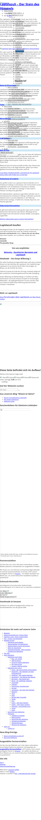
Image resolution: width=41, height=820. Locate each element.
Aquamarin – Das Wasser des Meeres (23, 677)
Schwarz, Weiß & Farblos (21, 96)
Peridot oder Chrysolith (19, 697)
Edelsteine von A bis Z (15, 668)
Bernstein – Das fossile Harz (20, 679)
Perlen (18, 64)
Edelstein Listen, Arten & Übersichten (16, 637)
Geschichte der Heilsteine (18, 117)
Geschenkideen (14, 132)
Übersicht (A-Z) (17, 15)
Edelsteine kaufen (15, 123)
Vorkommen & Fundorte (9, 179)
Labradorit (19, 49)
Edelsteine (8, 11)
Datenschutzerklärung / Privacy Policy (16, 635)
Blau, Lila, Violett (17, 659)
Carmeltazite (20, 34)
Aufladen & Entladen (16, 111)
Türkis (17, 79)
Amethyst (19, 24)
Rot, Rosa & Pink (17, 89)
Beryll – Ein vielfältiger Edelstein (22, 681)
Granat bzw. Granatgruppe (20, 686)
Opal (17, 58)
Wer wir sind (13, 140)
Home (6, 9)
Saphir (17, 75)
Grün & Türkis (17, 98)
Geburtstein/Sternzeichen (10, 206)
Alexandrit (19, 22)
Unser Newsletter (15, 145)
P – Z (13, 60)
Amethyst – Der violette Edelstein (22, 675)
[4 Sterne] (25, 377)
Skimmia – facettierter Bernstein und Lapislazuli (20, 253)
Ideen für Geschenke (14, 648)
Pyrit (17, 66)
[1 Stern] (3, 377)
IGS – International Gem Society (25, 773)
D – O (13, 41)
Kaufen (7, 121)
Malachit (19, 53)
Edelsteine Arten (9, 401)
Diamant (18, 43)
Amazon (17, 574)
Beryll (17, 32)
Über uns (8, 138)
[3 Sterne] (18, 377)
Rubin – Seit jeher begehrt (20, 703)
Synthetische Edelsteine (15, 651)
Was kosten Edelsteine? (17, 130)
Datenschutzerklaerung (7, 766)
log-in (2, 762)
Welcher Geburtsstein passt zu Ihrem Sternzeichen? (16, 219)
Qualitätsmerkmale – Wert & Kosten (19, 650)
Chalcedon (19, 36)
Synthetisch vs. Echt (16, 102)
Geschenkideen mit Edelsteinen (18, 644)
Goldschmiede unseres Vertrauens (19, 646)
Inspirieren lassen (15, 134)
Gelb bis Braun (16, 661)
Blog (6, 149)
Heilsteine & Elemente (16, 119)
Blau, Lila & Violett (19, 94)
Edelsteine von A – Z (16, 13)
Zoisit (17, 85)
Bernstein (19, 30)
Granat (18, 45)
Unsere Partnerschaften (18, 136)
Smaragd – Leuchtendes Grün (21, 706)
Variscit (18, 81)
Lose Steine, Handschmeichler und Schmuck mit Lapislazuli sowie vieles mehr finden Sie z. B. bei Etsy (19, 174)
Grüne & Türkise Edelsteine (20, 662)
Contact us (11, 728)
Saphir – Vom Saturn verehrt (21, 705)
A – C (13, 17)
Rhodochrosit (21, 70)
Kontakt (11, 142)
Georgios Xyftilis (13, 770)
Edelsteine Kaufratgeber (15, 642)
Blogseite (7, 633)
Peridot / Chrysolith (23, 62)
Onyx (17, 55)
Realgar (18, 68)
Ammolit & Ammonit (23, 26)
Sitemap (2, 764)
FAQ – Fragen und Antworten (19, 104)
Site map (7, 653)
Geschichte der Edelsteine (18, 100)
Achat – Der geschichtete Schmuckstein (24, 670)
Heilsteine (8, 106)
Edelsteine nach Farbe (15, 657)
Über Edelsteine (9, 655)
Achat (17, 19)
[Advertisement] (20, 799)
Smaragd (19, 77)
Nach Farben (13, 87)
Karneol (18, 47)
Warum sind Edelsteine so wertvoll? (15, 398)
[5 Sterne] (33, 377)
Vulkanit (18, 83)
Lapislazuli (19, 51)
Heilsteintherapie (15, 115)
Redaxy (12, 772)
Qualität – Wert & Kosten (18, 125)
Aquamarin (19, 28)
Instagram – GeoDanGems (18, 147)
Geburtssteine (13, 109)
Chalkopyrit (20, 39)
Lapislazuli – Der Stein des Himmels (23, 690)
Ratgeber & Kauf (9, 640)
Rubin (17, 72)
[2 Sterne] (10, 377)
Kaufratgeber (13, 128)
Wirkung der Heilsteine (17, 113)
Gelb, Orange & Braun (20, 92)
